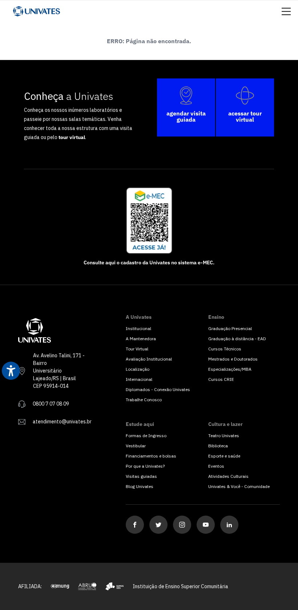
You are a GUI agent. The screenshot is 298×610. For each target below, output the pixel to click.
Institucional (138, 328)
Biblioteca (218, 445)
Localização (137, 369)
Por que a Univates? (145, 466)
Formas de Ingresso (146, 435)
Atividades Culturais (228, 476)
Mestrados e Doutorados (233, 359)
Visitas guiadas (141, 476)
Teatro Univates (223, 435)
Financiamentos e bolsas (151, 456)
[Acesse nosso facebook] (135, 525)
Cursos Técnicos (224, 348)
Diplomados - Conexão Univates (158, 389)
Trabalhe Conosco (144, 399)
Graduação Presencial (230, 328)
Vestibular (136, 445)
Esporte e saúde (224, 456)
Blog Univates (139, 486)
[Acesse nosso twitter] (158, 525)
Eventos (216, 466)
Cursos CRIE (221, 379)
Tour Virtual (137, 348)
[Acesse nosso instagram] (182, 525)
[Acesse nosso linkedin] (229, 525)
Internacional (139, 379)
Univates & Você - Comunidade (239, 486)
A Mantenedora (141, 338)
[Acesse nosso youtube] (206, 525)
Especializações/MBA (229, 369)
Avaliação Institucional (149, 359)
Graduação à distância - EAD (237, 338)
